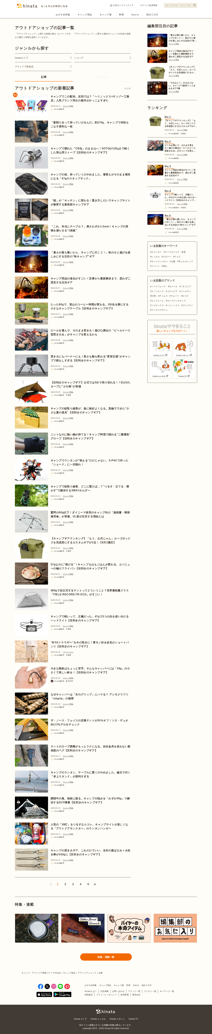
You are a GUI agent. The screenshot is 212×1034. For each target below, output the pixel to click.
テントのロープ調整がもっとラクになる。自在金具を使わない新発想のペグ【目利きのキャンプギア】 (91, 748)
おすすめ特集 (63, 14)
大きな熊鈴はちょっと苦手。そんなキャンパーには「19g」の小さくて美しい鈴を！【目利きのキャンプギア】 (90, 670)
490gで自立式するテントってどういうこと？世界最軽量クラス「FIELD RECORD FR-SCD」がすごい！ (90, 592)
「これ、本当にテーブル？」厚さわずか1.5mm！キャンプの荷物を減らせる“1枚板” (89, 228)
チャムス (163, 296)
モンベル (173, 286)
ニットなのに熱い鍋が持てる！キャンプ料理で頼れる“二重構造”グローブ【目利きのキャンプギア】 (91, 436)
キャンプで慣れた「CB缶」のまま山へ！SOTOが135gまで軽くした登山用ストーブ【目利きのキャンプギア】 (90, 150)
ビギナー (167, 257)
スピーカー (156, 252)
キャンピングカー (159, 261)
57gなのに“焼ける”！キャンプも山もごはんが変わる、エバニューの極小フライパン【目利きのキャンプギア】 (90, 566)
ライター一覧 (150, 991)
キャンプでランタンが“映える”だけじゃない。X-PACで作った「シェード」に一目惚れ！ (90, 462)
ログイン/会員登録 (148, 5)
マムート (175, 296)
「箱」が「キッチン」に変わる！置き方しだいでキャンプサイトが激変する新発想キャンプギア (91, 202)
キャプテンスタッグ (176, 301)
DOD (153, 296)
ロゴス (185, 296)
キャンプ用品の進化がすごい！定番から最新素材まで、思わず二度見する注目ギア (91, 280)
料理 (121, 14)
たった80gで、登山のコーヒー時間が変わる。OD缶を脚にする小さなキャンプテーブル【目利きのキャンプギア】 (90, 306)
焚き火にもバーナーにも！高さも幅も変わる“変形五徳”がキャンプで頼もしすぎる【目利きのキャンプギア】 (91, 358)
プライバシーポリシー (106, 995)
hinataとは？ (91, 991)
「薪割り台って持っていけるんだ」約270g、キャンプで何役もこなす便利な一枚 (90, 124)
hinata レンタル (98, 1019)
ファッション (68, 652)
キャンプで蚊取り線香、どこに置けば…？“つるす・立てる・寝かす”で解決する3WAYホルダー (90, 488)
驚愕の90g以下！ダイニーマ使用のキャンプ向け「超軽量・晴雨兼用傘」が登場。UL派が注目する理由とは (90, 514)
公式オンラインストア (123, 5)
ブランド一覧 (134, 991)
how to (135, 14)
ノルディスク (157, 305)
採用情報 (124, 995)
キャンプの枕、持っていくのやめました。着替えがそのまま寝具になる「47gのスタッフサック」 (91, 176)
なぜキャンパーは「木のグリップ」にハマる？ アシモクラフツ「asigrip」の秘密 (90, 696)
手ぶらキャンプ (186, 261)
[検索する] (194, 5)
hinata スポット (117, 1019)
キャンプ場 (106, 14)
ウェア (177, 257)
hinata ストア (80, 1019)
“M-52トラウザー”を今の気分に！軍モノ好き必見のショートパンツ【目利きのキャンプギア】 (90, 644)
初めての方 (152, 14)
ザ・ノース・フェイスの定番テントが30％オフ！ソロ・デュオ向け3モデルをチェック (89, 722)
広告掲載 (104, 991)
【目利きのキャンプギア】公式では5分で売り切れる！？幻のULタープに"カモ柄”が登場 (91, 384)
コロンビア (172, 291)
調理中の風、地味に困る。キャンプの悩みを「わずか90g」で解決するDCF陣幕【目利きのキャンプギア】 (90, 800)
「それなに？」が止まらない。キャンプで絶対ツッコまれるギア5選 (182, 86)
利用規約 (89, 995)
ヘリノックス (173, 305)
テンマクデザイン (159, 310)
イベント (155, 266)
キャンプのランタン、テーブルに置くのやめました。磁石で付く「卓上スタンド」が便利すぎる (91, 774)
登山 (165, 266)
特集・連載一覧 (106, 957)
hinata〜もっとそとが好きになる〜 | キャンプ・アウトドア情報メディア (106, 1011)
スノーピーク (157, 291)
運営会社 (136, 995)
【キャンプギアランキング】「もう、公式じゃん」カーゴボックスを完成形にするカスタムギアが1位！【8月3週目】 (91, 540)
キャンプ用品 (85, 14)
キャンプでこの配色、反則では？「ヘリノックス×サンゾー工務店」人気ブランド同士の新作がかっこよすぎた (90, 98)
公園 (173, 261)
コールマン (186, 291)
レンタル (155, 257)
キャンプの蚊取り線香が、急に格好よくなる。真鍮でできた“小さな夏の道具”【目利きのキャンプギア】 (90, 410)
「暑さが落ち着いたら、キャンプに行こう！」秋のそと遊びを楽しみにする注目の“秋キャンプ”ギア (91, 254)
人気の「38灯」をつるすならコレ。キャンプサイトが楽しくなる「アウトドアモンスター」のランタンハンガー (89, 826)
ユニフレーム (157, 301)
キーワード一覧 (167, 991)
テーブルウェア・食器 (175, 252)
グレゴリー (188, 305)
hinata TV (133, 1019)
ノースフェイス (158, 286)
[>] (94, 884)
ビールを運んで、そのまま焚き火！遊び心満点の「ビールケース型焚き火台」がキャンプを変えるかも (91, 332)
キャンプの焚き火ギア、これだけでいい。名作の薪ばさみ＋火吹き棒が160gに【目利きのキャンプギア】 (91, 852)
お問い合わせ (118, 991)
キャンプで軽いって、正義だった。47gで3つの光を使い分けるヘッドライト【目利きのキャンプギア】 (90, 618)
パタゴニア (186, 286)
